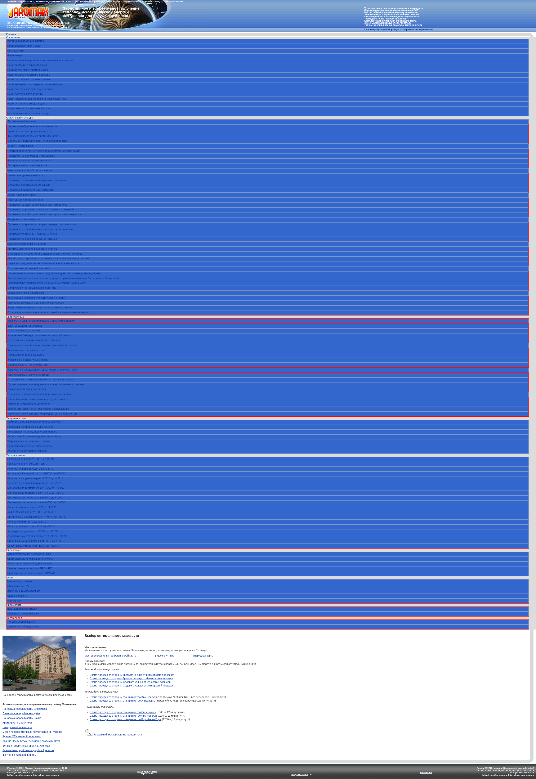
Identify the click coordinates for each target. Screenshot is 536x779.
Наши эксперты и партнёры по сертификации (34, 84)
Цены (9, 577)
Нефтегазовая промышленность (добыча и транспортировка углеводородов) (54, 273)
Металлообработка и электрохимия (29, 185)
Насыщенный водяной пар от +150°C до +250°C (36, 473)
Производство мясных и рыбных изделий (32, 234)
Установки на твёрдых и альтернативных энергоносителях (42, 369)
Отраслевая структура (19, 117)
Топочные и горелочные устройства (29, 404)
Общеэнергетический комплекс (25, 292)
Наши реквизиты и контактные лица (28, 108)
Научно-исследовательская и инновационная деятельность (43, 263)
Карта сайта (147, 774)
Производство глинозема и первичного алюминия (37, 180)
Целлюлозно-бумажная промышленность (32, 126)
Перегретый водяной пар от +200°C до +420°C (35, 478)
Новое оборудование (20, 581)
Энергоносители (16, 418)
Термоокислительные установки (27, 389)
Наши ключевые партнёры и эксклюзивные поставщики (40, 60)
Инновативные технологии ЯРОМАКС (30, 568)
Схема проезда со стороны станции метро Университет (123, 700)
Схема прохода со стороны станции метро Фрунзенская (123, 715)
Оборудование (15, 316)
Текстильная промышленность (26, 199)
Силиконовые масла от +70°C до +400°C (31, 507)
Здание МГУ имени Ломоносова (22, 736)
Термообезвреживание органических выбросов (36, 302)
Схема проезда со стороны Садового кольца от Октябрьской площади (132, 685)
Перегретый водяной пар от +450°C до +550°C (35, 483)
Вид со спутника (164, 655)
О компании (13, 37)
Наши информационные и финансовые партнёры (37, 98)
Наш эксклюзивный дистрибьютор (27, 69)
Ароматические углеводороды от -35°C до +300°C (37, 536)
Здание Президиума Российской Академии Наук (31, 741)
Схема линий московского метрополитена (117, 734)
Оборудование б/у (18, 586)
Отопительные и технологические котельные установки (41, 379)
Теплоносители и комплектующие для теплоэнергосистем (42, 413)
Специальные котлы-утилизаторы (28, 364)
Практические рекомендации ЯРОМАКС (31, 573)
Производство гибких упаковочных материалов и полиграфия (44, 214)
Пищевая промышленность (23, 219)
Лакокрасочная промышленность (27, 165)
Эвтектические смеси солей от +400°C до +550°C (36, 516)
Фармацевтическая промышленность (30, 160)
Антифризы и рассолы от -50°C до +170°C (32, 531)
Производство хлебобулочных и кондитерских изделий (40, 229)
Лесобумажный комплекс (22, 121)
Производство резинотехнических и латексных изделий (41, 209)
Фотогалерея (14, 618)
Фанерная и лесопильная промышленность (34, 136)
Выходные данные (147, 771)
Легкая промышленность (22, 194)
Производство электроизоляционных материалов (37, 204)
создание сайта (299, 774)
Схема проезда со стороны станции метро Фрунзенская (123, 697)
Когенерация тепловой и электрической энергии (36, 297)
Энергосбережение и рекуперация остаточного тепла (40, 307)
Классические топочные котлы (26, 350)
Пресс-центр (14, 605)
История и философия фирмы (25, 41)
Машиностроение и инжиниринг (26, 243)
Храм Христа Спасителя (17, 722)
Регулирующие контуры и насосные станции (34, 340)
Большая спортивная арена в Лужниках (26, 745)
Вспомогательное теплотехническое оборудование (38, 408)
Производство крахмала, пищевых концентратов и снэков (42, 224)
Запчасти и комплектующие (23, 591)
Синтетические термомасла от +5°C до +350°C (35, 497)
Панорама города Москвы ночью (22, 718)
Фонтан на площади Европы (19, 754)
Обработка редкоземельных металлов (30, 189)
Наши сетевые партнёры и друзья (27, 103)
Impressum (426, 772)
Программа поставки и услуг (24, 45)
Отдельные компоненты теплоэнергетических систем (39, 394)
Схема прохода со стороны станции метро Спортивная (123, 712)
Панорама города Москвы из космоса (25, 708)
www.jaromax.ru (50, 775)
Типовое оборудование (21, 621)
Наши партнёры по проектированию (29, 79)
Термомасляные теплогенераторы (28, 374)
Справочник (13, 550)
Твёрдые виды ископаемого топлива (28, 441)
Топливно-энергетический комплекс (28, 268)
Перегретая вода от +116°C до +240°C (30, 468)
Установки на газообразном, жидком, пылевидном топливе (42, 345)
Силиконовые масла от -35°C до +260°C (31, 526)
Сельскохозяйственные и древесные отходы (34, 436)
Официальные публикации (23, 613)
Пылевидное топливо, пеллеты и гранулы (32, 431)
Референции (15, 55)
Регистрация (14, 600)
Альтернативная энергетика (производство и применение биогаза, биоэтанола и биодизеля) (63, 278)
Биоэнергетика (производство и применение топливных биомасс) (47, 283)
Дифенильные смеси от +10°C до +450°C (32, 512)
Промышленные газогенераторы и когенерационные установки (46, 384)
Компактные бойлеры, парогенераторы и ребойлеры (39, 335)
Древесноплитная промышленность (29, 131)
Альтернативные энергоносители (27, 450)
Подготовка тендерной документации (29, 563)
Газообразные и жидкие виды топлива (30, 426)
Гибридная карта (203, 655)
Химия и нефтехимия (20, 145)
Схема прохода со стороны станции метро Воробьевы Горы (125, 719)
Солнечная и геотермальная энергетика (32, 287)
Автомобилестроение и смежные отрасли (33, 248)
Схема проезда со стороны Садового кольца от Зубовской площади (130, 682)
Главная (11, 34)
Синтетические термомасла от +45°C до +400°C (36, 502)
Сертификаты (15, 50)
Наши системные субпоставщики (27, 65)
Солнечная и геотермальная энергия (29, 446)
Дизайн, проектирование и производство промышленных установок (48, 258)
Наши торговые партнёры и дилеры (28, 74)
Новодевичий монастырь (17, 727)
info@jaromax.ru (23, 775)
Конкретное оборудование (23, 626)
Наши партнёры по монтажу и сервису (30, 89)
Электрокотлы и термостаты (25, 325)
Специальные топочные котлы (26, 355)
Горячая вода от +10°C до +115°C (27, 463)
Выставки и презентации (22, 608)
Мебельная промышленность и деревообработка (37, 140)
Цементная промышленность (25, 175)
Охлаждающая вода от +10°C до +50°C (30, 459)
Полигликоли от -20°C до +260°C (26, 521)
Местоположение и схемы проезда (28, 113)
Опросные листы (17, 595)
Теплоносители (15, 455)
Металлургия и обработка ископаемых (30, 170)
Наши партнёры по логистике (25, 94)
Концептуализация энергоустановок (29, 553)
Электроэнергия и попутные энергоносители (34, 422)
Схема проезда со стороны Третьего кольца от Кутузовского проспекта (132, 674)
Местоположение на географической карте (110, 655)
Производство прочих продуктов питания (32, 238)
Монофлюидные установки (24, 330)
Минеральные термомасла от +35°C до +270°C (35, 488)
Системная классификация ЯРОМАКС (30, 558)
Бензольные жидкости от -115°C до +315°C (33, 545)
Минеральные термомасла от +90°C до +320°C (35, 492)
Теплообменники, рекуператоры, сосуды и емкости (38, 399)
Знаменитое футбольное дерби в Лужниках (28, 750)
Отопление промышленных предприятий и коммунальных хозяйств (48, 312)
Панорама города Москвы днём (21, 713)
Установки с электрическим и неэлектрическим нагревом (41, 320)
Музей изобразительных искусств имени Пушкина (32, 731)
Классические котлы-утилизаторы (28, 359)
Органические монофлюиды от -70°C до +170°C (35, 541)
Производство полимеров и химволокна (31, 155)
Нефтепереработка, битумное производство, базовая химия (44, 150)
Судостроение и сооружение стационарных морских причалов (45, 253)
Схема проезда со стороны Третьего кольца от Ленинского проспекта (131, 678)
